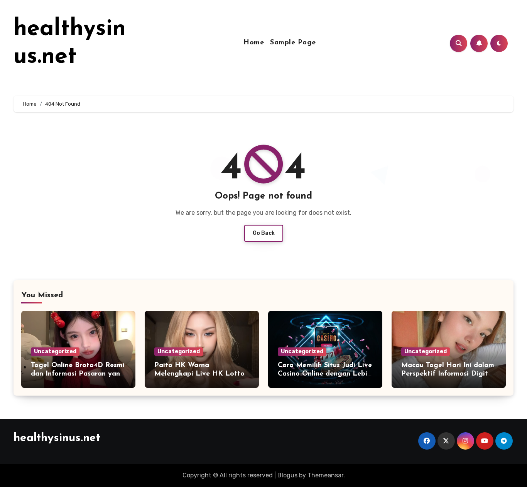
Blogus (287, 475)
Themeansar (325, 475)
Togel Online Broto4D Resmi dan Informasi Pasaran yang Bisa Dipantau (78, 374)
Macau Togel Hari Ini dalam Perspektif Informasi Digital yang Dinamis (447, 374)
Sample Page (293, 42)
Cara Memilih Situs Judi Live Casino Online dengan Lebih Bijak (325, 374)
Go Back (264, 233)
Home (253, 42)
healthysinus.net (57, 438)
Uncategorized (55, 351)
